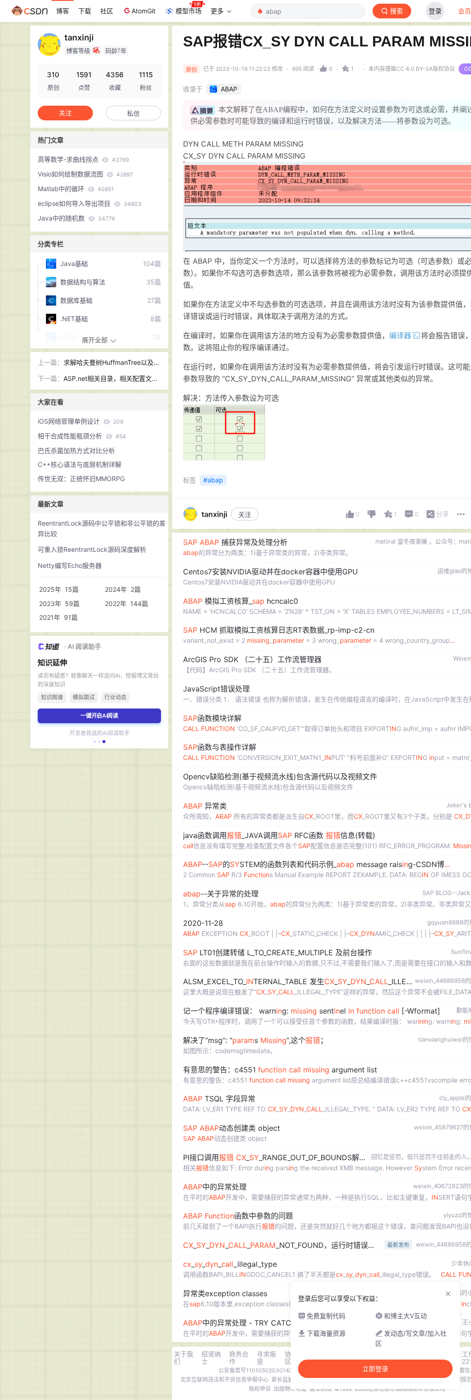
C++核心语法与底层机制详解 (79, 464)
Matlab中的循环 (76, 189)
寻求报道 (266, 1357)
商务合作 (238, 1357)
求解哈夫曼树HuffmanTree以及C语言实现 (110, 363)
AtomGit (143, 11)
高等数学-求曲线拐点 (83, 159)
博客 (62, 11)
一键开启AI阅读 (99, 715)
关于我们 (183, 1357)
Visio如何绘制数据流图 (85, 174)
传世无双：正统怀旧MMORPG (81, 478)
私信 (133, 113)
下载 (84, 11)
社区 (106, 11)
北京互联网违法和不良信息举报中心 (224, 1379)
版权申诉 (260, 1388)
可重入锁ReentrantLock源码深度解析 (92, 549)
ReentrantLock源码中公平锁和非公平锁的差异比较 (102, 528)
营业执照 (321, 1388)
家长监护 (282, 1379)
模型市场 (188, 11)
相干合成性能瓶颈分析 (82, 436)
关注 (244, 514)
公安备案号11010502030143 (255, 1370)
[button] (94, 741)
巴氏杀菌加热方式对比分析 (76, 450)
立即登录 (375, 1368)
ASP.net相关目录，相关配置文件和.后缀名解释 (110, 379)
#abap (213, 480)
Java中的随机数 (76, 218)
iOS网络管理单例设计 (80, 421)
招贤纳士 (211, 1357)
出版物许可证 (290, 1388)
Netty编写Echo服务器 (70, 565)
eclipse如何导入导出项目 (90, 203)
